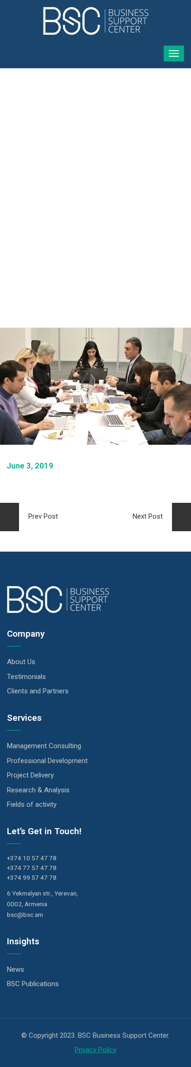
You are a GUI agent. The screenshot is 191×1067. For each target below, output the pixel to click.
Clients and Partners (38, 691)
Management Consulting (44, 746)
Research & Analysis (38, 790)
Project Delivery (30, 775)
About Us (21, 662)
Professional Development (47, 761)
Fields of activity (32, 804)
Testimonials (26, 676)
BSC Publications (33, 984)
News (15, 969)
